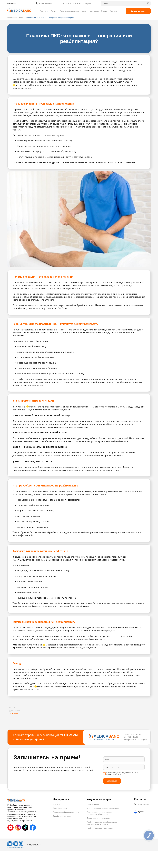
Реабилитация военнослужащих (100, 828)
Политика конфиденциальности (66, 812)
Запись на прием (138, 11)
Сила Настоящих (60, 808)
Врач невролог (93, 804)
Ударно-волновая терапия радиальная (103, 808)
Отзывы (104, 11)
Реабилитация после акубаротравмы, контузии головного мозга (102, 823)
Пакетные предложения (69, 11)
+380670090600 (45, 3)
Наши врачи (94, 11)
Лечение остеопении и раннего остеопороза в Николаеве (99, 813)
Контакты (113, 11)
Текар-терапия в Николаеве (98, 818)
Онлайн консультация (62, 816)
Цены (84, 11)
